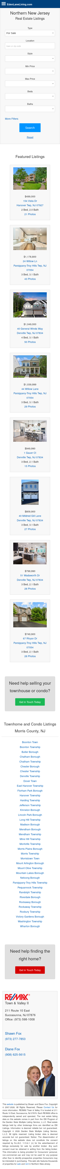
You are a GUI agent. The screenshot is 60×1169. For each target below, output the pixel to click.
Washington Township (30, 921)
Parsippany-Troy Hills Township (30, 882)
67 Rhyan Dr (30, 638)
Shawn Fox (13, 1033)
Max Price (30, 78)
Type (30, 27)
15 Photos (30, 466)
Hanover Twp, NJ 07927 (30, 205)
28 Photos (30, 588)
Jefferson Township (30, 805)
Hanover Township (30, 795)
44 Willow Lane (30, 389)
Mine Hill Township (30, 839)
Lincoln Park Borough (30, 814)
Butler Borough (30, 752)
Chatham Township (30, 761)
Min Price (30, 66)
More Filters (11, 118)
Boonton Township (30, 747)
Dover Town (30, 781)
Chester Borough (30, 766)
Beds (30, 91)
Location (30, 40)
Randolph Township (30, 892)
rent (27, 1163)
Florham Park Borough (30, 790)
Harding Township (30, 800)
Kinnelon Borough (30, 810)
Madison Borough (30, 824)
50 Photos (30, 342)
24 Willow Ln (30, 261)
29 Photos (30, 406)
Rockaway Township (30, 906)
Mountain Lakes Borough (30, 873)
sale (19, 1163)
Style (30, 53)
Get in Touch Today (30, 702)
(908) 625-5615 (15, 1054)
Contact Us (49, 1107)
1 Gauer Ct (30, 452)
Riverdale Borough (30, 897)
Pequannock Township (30, 887)
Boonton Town (30, 742)
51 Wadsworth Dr (30, 575)
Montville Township (30, 844)
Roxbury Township (30, 911)
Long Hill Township (30, 819)
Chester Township (30, 771)
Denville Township (30, 776)
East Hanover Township (30, 785)
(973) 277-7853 (15, 1039)
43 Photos (30, 279)
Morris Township (30, 853)
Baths (30, 103)
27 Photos (30, 529)
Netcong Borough (30, 877)
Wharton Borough (30, 926)
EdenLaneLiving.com (19, 4)
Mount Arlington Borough (30, 863)
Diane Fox (12, 1048)
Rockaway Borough (30, 902)
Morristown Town (30, 858)
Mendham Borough (30, 829)
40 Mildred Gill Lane (30, 515)
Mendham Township (30, 834)
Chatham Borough (30, 756)
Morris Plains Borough (30, 848)
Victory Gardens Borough (30, 916)
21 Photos (30, 214)
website (10, 1104)
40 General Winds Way (30, 328)
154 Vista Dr (30, 201)
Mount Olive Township (30, 868)
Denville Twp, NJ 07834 (30, 333)
